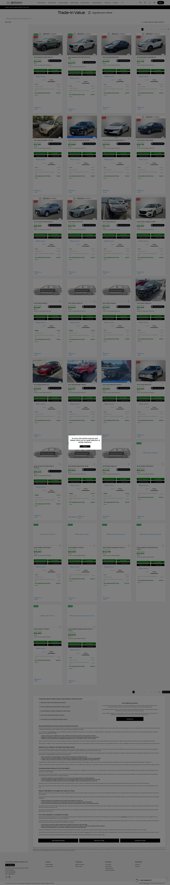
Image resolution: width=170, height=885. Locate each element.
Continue (85, 446)
